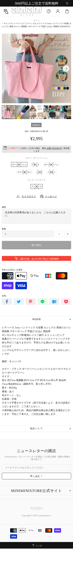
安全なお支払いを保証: (12, 270)
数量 (4, 229)
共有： (5, 296)
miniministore (27, 11)
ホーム (36, 20)
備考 (4, 207)
